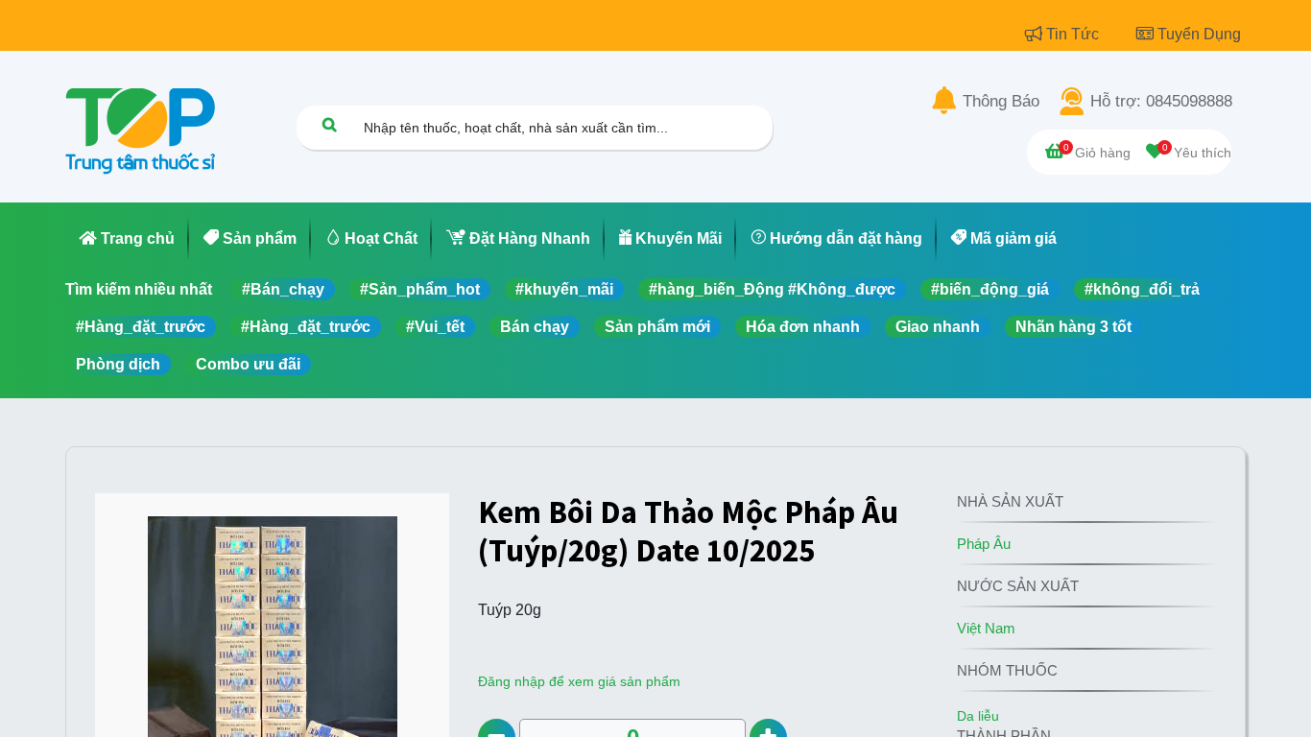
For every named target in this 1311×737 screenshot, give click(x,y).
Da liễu (978, 716)
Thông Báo (1001, 101)
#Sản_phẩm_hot (420, 289)
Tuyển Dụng (1199, 34)
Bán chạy (534, 327)
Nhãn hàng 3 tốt (1073, 327)
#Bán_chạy (283, 289)
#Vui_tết (435, 327)
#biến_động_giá (990, 289)
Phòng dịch (118, 364)
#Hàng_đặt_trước (140, 327)
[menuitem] (127, 239)
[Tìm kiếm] (329, 124)
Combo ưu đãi (248, 364)
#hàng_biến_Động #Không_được (772, 289)
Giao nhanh (937, 327)
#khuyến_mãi (564, 289)
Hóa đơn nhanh (803, 327)
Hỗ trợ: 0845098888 (1161, 101)
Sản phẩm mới (657, 327)
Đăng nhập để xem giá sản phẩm (579, 681)
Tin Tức (1074, 34)
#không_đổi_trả (1142, 289)
